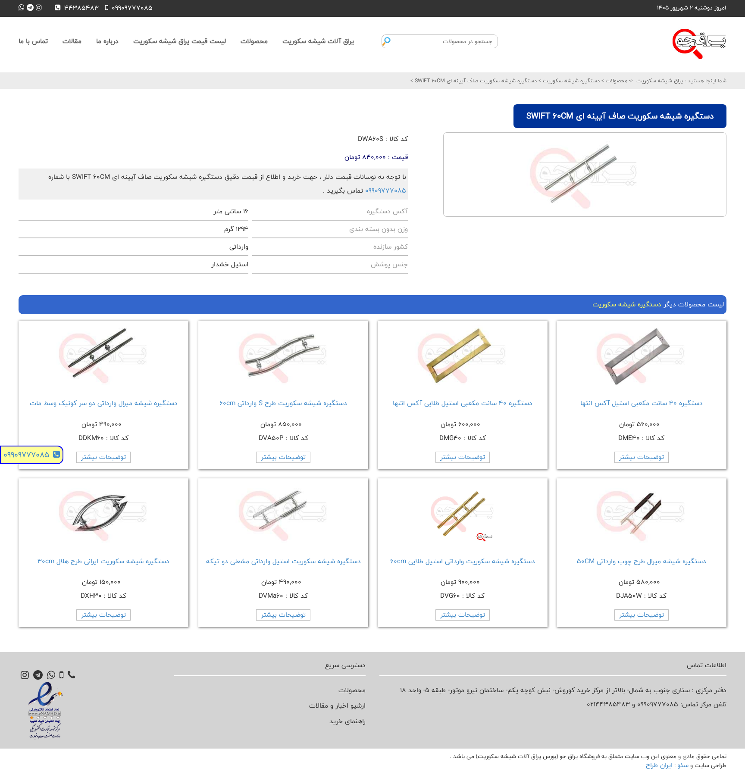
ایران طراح (659, 765)
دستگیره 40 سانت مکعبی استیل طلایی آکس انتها (462, 403)
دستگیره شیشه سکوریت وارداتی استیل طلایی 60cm (462, 561)
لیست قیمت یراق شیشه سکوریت (179, 41)
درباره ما (107, 41)
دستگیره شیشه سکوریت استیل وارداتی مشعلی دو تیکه (283, 561)
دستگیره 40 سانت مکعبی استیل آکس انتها (641, 403)
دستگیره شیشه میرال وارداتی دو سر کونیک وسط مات (104, 403)
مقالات (72, 41)
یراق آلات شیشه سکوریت (318, 41)
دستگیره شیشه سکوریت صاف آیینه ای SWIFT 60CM (475, 80)
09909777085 (385, 191)
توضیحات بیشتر (641, 457)
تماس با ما (33, 41)
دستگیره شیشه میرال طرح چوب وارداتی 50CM (641, 561)
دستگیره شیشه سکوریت (570, 80)
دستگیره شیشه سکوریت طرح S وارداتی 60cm (283, 403)
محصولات (254, 41)
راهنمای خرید (347, 721)
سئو (683, 765)
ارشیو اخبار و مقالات (337, 706)
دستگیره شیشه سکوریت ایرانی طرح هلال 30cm (103, 561)
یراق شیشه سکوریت (659, 80)
